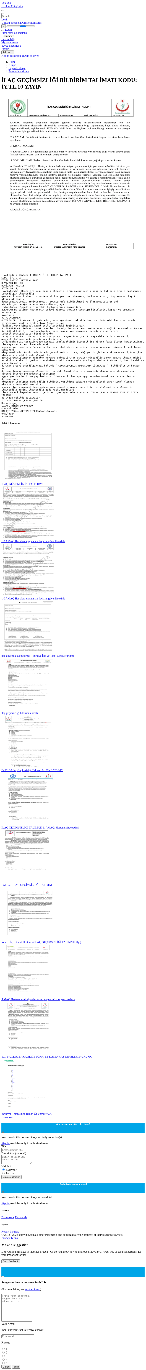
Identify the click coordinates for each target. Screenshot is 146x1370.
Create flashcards (31, 22)
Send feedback (10, 1261)
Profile (5, 48)
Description (13, 1153)
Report (5, 1231)
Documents (7, 1217)
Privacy (6, 1237)
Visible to (6, 1166)
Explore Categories (12, 6)
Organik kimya (17, 68)
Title (3, 1146)
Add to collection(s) (12, 55)
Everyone (11, 1169)
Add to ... (7, 52)
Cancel (6, 1366)
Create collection (11, 1177)
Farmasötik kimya (19, 71)
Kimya (12, 65)
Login (4, 19)
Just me (10, 1173)
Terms (14, 1237)
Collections (20, 32)
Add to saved (31, 55)
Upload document (11, 22)
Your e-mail (8, 1323)
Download (7, 1117)
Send (16, 1366)
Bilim (12, 61)
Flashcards (7, 32)
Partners (14, 1231)
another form (32, 1289)
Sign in (5, 1143)
